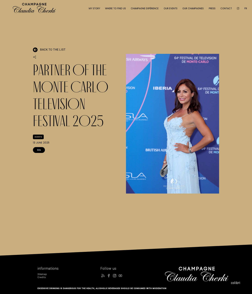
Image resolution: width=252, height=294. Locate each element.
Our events (170, 8)
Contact (226, 8)
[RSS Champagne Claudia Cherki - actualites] (103, 276)
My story (94, 8)
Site (39, 149)
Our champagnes (193, 8)
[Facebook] (108, 276)
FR (245, 8)
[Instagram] (114, 276)
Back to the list (52, 49)
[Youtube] (120, 276)
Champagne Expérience (145, 8)
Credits (42, 277)
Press (212, 8)
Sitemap (42, 274)
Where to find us (115, 8)
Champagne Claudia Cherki (34, 10)
